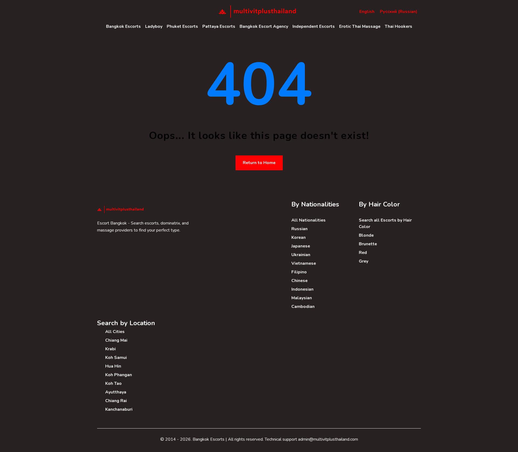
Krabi (110, 349)
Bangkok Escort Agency (264, 26)
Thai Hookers (398, 26)
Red (363, 253)
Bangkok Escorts (123, 26)
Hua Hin (113, 366)
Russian (299, 229)
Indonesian (302, 289)
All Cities (115, 332)
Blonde (366, 235)
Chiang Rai (116, 401)
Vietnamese (303, 263)
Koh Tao (113, 383)
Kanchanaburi (118, 409)
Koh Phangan (118, 375)
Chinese (299, 281)
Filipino (299, 272)
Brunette (368, 244)
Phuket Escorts (182, 26)
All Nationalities (308, 220)
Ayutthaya (115, 392)
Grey (363, 261)
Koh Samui (116, 358)
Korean (298, 237)
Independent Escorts (313, 26)
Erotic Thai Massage (359, 26)
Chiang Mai (116, 340)
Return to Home (259, 163)
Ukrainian (300, 255)
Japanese (300, 246)
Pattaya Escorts (218, 26)
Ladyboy (153, 26)
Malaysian (301, 298)
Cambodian (303, 307)
